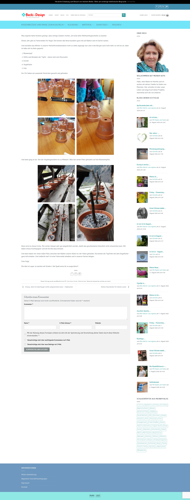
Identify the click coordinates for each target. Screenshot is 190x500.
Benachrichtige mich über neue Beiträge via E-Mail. (44, 344)
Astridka (155, 136)
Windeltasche (141, 451)
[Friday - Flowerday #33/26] (142, 197)
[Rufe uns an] (163, 6)
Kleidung (73, 25)
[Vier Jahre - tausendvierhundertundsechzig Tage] (142, 138)
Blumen (152, 408)
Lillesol (164, 429)
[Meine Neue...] (142, 272)
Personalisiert (141, 440)
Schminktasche (141, 444)
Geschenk (70, 281)
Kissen (139, 429)
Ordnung (148, 437)
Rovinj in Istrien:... (143, 164)
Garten (162, 422)
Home (51, 15)
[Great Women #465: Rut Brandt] (142, 355)
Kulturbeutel (155, 429)
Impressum (25, 483)
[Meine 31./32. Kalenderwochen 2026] (142, 300)
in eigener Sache (156, 426)
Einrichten (156, 416)
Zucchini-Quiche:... (144, 311)
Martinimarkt (147, 433)
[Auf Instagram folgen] (160, 6)
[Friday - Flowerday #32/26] (142, 328)
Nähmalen (140, 437)
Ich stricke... (153, 117)
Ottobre (155, 437)
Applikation (148, 405)
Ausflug (155, 405)
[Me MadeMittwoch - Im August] (142, 371)
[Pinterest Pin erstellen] (79, 274)
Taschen (116, 25)
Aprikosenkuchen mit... (145, 105)
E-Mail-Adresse (65, 323)
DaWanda (154, 412)
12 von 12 (139, 405)
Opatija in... (141, 283)
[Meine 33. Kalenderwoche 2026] (142, 181)
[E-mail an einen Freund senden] (76, 274)
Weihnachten (82, 281)
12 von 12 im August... (144, 224)
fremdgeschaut (141, 422)
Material (87, 25)
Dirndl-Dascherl (142, 416)
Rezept (150, 440)
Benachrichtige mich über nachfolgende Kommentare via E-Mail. (48, 340)
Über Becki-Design (78, 15)
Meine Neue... (154, 267)
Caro (153, 254)
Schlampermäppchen (160, 440)
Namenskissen (157, 433)
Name (26, 323)
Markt (139, 433)
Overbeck (162, 437)
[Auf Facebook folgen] (156, 6)
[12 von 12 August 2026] (142, 240)
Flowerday (153, 419)
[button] (144, 15)
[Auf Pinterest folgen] (166, 6)
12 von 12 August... (156, 236)
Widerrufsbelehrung (28, 474)
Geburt (139, 426)
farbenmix (140, 419)
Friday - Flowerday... (157, 192)
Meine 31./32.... (154, 295)
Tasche (164, 444)
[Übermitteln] (124, 15)
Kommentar (28, 304)
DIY (67, 15)
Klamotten (146, 429)
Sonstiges (101, 25)
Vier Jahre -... (154, 133)
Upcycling (152, 447)
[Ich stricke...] (142, 122)
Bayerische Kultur (142, 408)
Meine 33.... (153, 176)
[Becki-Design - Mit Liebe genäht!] (33, 15)
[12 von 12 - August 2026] (142, 256)
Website (98, 323)
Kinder (76, 281)
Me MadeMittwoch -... (157, 366)
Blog (62, 15)
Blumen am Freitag (143, 412)
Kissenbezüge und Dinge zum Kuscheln (42, 25)
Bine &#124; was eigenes (148, 108)
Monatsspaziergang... (157, 149)
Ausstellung (163, 405)
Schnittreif (152, 444)
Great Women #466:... (157, 208)
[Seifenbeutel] (142, 387)
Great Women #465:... (157, 350)
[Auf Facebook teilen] (72, 274)
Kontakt (24, 487)
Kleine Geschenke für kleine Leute (114, 287)
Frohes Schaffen (153, 422)
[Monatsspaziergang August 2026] (142, 153)
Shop (57, 15)
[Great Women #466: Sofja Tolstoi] (142, 213)
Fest (146, 419)
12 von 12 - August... (156, 251)
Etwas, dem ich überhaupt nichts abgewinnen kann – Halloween (49, 287)
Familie (164, 416)
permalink (108, 281)
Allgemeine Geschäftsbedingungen (34, 479)
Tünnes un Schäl (142, 447)
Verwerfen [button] (131, 1)
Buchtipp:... (141, 339)
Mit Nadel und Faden (159, 120)
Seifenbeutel (154, 382)
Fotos (160, 419)
